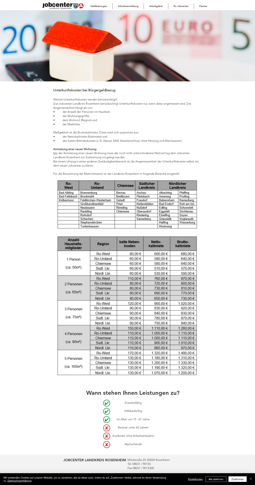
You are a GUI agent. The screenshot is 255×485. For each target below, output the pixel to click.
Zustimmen (237, 479)
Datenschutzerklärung (19, 480)
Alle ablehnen (216, 479)
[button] (98, 6)
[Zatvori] (251, 479)
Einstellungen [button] (195, 479)
